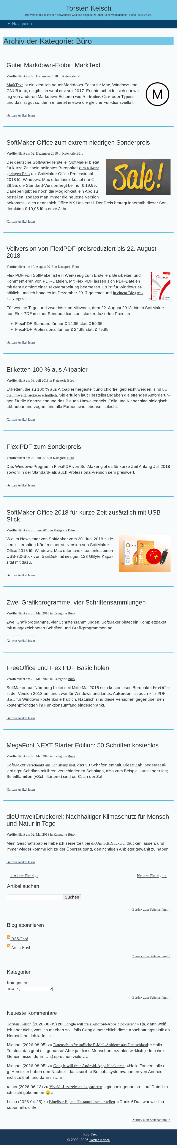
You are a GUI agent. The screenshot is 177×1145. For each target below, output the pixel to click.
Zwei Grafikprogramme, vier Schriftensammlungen (76, 602)
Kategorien (17, 982)
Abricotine (91, 96)
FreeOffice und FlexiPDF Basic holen (57, 667)
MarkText (14, 85)
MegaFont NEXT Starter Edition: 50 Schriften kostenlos (82, 745)
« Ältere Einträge (24, 875)
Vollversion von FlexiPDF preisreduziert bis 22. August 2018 (81, 252)
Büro (79, 76)
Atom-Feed (20, 947)
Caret (106, 96)
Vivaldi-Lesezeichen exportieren (75, 1086)
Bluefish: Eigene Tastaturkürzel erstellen (82, 1101)
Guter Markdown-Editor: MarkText (53, 65)
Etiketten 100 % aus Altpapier (47, 369)
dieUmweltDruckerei (108, 843)
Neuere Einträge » (152, 875)
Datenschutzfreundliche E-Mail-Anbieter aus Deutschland (100, 1045)
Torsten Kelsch (19, 1024)
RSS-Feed (19, 939)
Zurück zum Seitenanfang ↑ (151, 909)
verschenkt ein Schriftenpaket (51, 765)
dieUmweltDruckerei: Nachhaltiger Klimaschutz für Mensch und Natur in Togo (87, 820)
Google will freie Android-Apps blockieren (99, 1024)
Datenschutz (144, 14)
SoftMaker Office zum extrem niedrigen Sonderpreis (78, 142)
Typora (127, 96)
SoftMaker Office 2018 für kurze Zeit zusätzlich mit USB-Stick (84, 516)
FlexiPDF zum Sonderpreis (43, 446)
